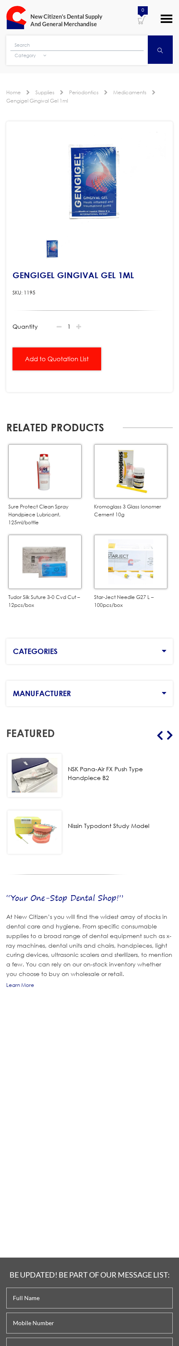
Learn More (20, 985)
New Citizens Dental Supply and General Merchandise (54, 17)
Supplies (45, 92)
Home (13, 92)
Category (26, 55)
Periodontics (84, 92)
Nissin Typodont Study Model (108, 826)
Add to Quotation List (57, 359)
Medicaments (130, 92)
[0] (142, 19)
